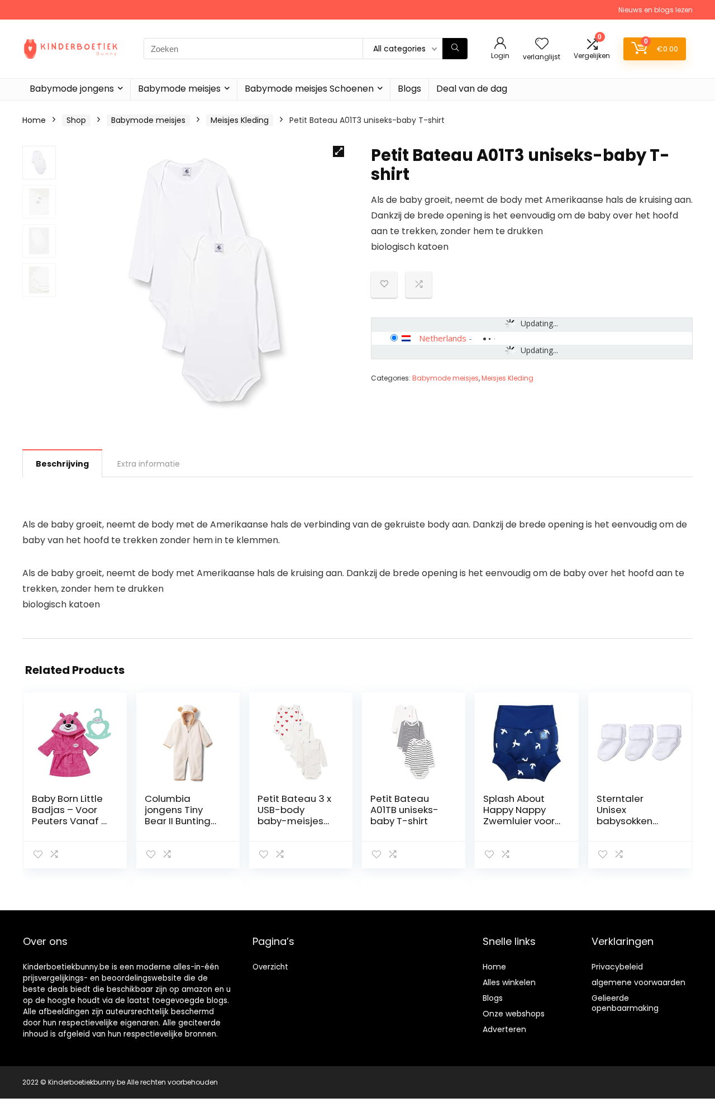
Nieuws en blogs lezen (655, 10)
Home (34, 120)
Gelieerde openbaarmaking (625, 1003)
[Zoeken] (455, 48)
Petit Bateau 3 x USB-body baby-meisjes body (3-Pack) (294, 815)
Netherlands (442, 338)
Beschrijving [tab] (62, 463)
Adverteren (504, 1029)
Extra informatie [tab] (148, 463)
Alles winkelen (509, 982)
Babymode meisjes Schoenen (309, 88)
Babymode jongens (72, 88)
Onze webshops (514, 1013)
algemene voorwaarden (638, 982)
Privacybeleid (617, 966)
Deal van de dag (471, 88)
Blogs (409, 88)
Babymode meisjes (179, 88)
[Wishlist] (542, 44)
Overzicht (270, 967)
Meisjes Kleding (240, 120)
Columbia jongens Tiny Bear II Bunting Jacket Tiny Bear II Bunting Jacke (183, 821)
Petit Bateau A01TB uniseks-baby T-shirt (404, 810)
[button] (338, 151)
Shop (76, 120)
